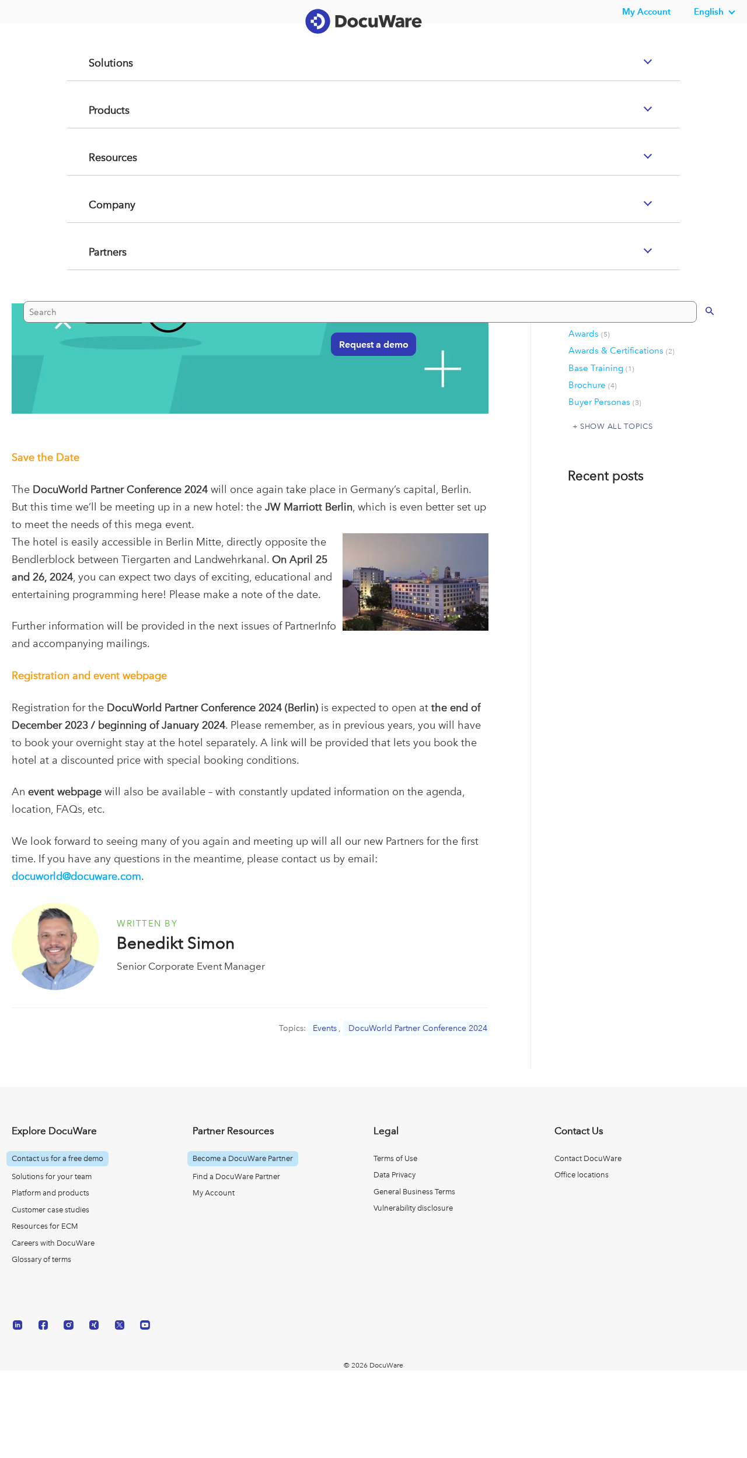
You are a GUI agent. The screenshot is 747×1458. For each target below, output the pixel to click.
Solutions (96, 110)
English (709, 11)
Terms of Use (395, 1158)
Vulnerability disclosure (413, 1208)
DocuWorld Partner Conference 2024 (417, 1028)
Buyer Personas (604, 402)
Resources (99, 204)
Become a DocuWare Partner (243, 1158)
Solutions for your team (52, 1176)
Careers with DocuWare (53, 1243)
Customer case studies (50, 1209)
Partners (93, 299)
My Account (214, 1192)
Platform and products (50, 1192)
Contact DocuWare (588, 1158)
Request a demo (368, 390)
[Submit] (697, 356)
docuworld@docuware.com (76, 876)
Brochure (592, 385)
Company (98, 251)
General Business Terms (414, 1191)
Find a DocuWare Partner (236, 1176)
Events (325, 1028)
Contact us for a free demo (57, 1158)
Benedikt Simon (176, 943)
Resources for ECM (45, 1226)
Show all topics (616, 426)
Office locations (581, 1174)
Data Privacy (395, 1174)
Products (95, 157)
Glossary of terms (41, 1259)
